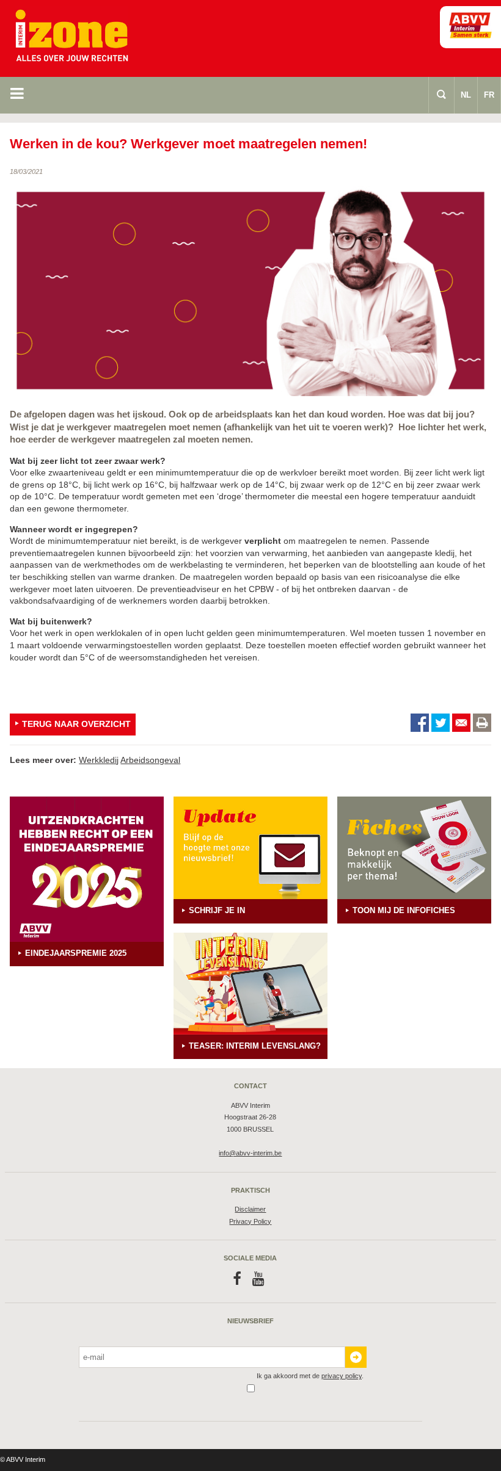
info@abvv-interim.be (250, 1153)
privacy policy (341, 1375)
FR (489, 94)
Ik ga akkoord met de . (310, 1375)
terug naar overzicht (76, 724)
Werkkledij (99, 760)
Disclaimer (250, 1209)
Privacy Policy (250, 1221)
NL (466, 94)
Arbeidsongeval (150, 760)
